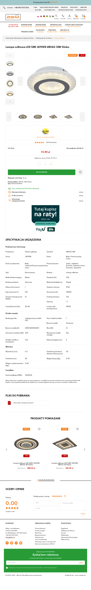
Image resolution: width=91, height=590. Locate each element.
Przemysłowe (55, 25)
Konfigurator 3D (81, 10)
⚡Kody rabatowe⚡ (49, 10)
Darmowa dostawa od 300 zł (45, 544)
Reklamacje (65, 535)
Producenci (74, 7)
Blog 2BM (38, 10)
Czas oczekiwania (41, 539)
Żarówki (52, 31)
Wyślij (83, 513)
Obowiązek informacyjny (69, 537)
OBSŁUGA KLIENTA (42, 523)
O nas (35, 7)
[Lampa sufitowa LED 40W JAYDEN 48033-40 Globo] (68, 116)
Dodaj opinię (52, 142)
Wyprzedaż (13, 25)
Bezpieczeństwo (40, 535)
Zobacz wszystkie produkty (45, 137)
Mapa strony (65, 539)
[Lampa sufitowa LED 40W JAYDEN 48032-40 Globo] (38, 116)
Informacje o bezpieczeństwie (23, 403)
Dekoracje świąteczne (65, 10)
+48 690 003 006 (21, 7)
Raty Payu (38, 533)
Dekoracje (65, 31)
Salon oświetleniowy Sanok (49, 7)
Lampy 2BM (83, 7)
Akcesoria (40, 31)
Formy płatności (40, 528)
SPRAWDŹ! (54, 2)
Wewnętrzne (26, 25)
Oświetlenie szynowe (74, 25)
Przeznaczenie (27, 32)
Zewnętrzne (41, 25)
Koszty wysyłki (40, 530)
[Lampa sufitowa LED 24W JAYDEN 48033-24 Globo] (53, 116)
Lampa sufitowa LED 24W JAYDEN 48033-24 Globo (64, 464)
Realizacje (64, 7)
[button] (10, 55)
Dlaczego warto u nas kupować (45, 542)
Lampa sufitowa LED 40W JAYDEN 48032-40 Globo (26, 464)
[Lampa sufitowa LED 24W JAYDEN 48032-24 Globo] (22, 116)
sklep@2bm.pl (10, 537)
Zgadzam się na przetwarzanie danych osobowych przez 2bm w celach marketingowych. (33, 567)
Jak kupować (39, 537)
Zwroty (63, 533)
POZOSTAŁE (66, 523)
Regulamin (64, 528)
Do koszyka (41, 172)
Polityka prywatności (68, 530)
